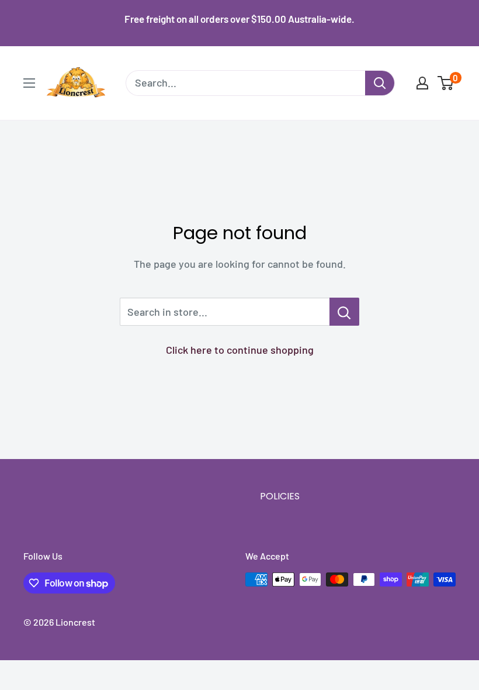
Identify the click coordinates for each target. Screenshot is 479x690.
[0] (446, 83)
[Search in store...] (344, 312)
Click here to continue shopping (240, 349)
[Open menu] (29, 83)
